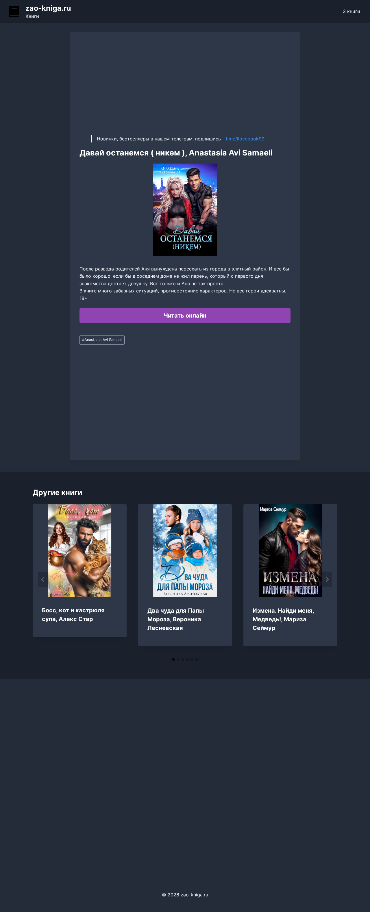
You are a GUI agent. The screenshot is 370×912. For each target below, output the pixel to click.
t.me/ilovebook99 (245, 139)
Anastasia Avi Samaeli (102, 340)
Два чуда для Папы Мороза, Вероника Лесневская (175, 619)
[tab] (173, 659)
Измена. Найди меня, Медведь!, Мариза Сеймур (283, 619)
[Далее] (327, 579)
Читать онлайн (185, 315)
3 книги (351, 11)
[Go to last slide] (43, 579)
